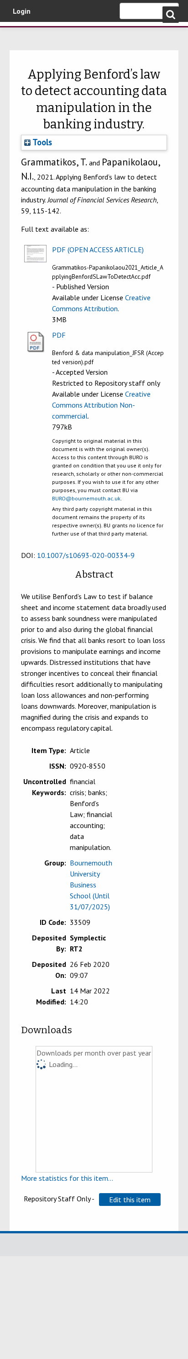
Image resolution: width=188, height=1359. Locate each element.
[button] (130, 1199)
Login (22, 11)
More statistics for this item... (67, 1178)
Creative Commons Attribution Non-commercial (101, 404)
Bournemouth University (20, 34)
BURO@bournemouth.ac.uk (86, 498)
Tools (41, 142)
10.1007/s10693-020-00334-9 (86, 555)
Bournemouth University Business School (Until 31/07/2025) (91, 884)
